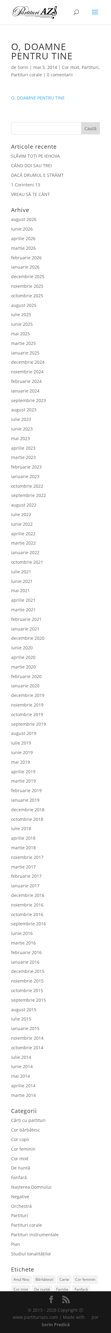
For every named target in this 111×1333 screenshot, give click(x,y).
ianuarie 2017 (25, 886)
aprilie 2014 (23, 1086)
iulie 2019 (21, 743)
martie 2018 (23, 848)
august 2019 (23, 733)
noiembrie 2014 (27, 1038)
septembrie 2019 (28, 724)
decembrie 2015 (27, 971)
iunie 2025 (22, 324)
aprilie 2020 (23, 657)
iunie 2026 (22, 229)
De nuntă (20, 1168)
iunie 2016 (22, 933)
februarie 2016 (26, 952)
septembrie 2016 (28, 924)
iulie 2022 (21, 514)
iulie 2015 (21, 1019)
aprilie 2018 (23, 838)
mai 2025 (20, 334)
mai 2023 (20, 438)
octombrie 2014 (27, 1048)
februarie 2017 (26, 876)
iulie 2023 (21, 419)
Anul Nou (21, 1279)
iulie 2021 (21, 572)
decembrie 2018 (27, 810)
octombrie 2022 (27, 486)
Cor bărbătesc (25, 1130)
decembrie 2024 (27, 362)
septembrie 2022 (28, 495)
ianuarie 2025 (25, 353)
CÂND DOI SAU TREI (31, 165)
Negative (20, 1196)
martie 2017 (23, 867)
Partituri (90, 67)
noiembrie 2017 (27, 857)
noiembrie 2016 (27, 905)
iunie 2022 (22, 524)
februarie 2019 (26, 790)
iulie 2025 (21, 314)
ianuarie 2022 (25, 552)
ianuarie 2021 (25, 629)
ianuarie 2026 (25, 267)
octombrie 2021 (27, 562)
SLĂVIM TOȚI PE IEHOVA (35, 156)
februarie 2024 (26, 381)
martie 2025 (23, 343)
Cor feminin (23, 1149)
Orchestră (21, 1206)
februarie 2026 (26, 258)
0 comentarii (60, 75)
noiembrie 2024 (27, 372)
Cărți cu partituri (28, 1120)
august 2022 (23, 505)
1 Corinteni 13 (25, 185)
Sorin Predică (56, 1324)
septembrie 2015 (28, 1000)
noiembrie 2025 (27, 286)
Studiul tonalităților (31, 1254)
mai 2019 (20, 762)
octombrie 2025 (27, 296)
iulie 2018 (21, 828)
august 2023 (23, 410)
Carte (64, 1279)
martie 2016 (23, 943)
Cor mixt (70, 67)
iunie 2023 (22, 429)
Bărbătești (44, 1279)
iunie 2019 (22, 752)
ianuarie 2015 (25, 1028)
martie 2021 (23, 610)
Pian (15, 1244)
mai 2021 (20, 590)
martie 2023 (23, 457)
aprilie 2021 (23, 600)
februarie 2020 (26, 676)
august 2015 (23, 1009)
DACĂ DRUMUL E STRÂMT (37, 175)
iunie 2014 (22, 1066)
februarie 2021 (26, 619)
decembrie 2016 (27, 895)
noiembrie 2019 (27, 705)
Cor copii (20, 1139)
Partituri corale (26, 75)
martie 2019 (23, 781)
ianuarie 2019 (25, 800)
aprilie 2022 (23, 534)
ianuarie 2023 (25, 476)
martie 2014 (23, 1095)
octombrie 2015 (27, 990)
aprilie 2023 (23, 448)
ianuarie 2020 (25, 686)
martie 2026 (23, 248)
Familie (62, 1289)
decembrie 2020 (27, 638)
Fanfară (19, 1177)
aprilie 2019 (23, 772)
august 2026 (23, 219)
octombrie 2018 (27, 819)
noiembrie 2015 (27, 981)
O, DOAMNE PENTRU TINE (38, 98)
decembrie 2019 (27, 695)
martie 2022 (23, 543)
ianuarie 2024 (25, 391)
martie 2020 (23, 667)
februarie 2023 (26, 467)
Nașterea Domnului (31, 1187)
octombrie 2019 (27, 714)
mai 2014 (20, 1076)
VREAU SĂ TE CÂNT (30, 194)
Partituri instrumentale (35, 1234)
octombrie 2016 (27, 914)
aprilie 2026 (23, 238)
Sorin (23, 67)
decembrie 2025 (27, 276)
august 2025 (23, 305)
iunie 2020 (22, 648)
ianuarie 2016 (25, 962)
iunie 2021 (22, 581)
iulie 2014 (21, 1057)
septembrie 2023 (28, 400)
